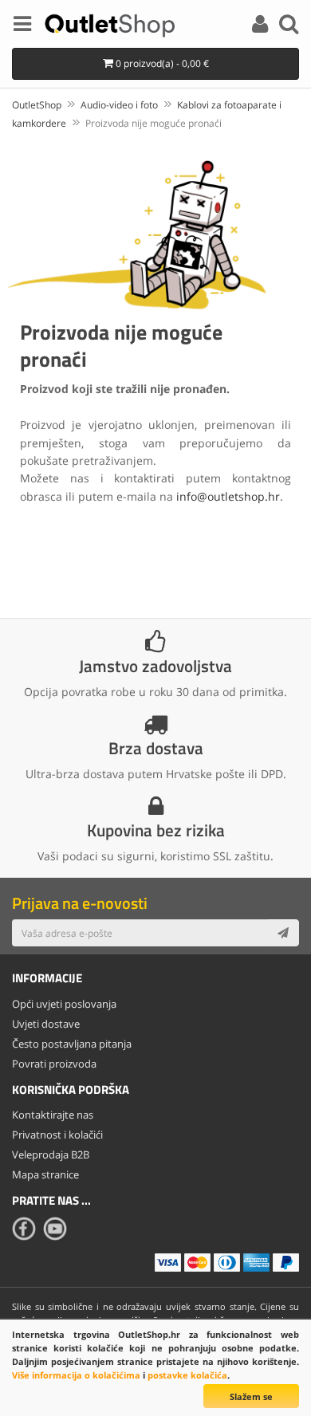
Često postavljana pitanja (72, 1043)
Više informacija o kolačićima (76, 1375)
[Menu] (22, 26)
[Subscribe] (283, 932)
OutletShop (36, 105)
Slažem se (251, 1396)
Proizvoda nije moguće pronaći (153, 123)
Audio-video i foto (119, 105)
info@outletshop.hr (228, 496)
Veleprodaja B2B (50, 1154)
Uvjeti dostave (46, 1024)
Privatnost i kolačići (57, 1134)
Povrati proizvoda (54, 1063)
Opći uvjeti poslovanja (64, 1004)
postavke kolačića (187, 1375)
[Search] (288, 26)
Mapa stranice (45, 1174)
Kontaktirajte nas (52, 1114)
